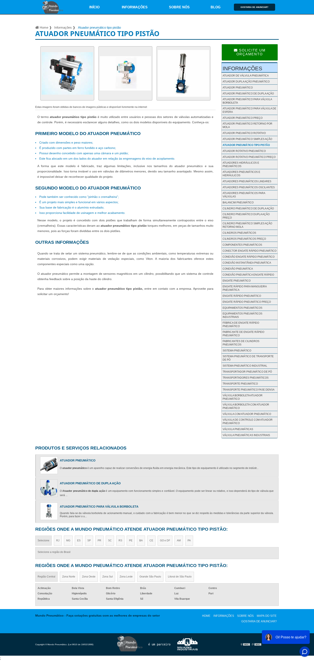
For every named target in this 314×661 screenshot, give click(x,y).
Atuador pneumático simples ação (247, 139)
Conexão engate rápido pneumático (248, 256)
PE (130, 540)
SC (110, 540)
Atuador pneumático (238, 87)
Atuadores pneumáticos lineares (247, 181)
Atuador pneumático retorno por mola (247, 125)
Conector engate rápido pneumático (249, 250)
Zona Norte (68, 576)
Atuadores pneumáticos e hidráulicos (241, 173)
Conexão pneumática (238, 268)
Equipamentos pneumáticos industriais (242, 315)
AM (179, 540)
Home (206, 615)
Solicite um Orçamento (251, 52)
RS (120, 540)
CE (151, 540)
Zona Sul (107, 576)
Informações (135, 7)
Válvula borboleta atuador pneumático (243, 397)
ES (79, 540)
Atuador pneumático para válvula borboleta (247, 101)
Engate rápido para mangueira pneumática (245, 288)
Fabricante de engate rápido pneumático (243, 333)
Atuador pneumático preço (243, 117)
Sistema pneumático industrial (245, 365)
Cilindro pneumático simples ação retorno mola (247, 225)
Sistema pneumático (237, 350)
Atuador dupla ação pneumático (246, 81)
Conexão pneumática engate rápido (248, 274)
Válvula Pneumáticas (238, 429)
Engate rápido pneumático (242, 295)
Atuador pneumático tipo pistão (246, 145)
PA (189, 540)
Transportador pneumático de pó (247, 371)
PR (99, 540)
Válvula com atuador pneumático (247, 414)
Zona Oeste (88, 576)
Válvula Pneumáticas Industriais (246, 435)
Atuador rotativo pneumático (244, 151)
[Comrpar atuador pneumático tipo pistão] (183, 101)
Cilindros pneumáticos (239, 232)
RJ (57, 540)
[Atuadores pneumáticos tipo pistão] (125, 101)
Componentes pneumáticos (242, 244)
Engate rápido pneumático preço (247, 301)
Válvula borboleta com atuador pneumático (246, 406)
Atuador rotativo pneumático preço (249, 157)
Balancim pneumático (238, 202)
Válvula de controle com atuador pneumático (248, 421)
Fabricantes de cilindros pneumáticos (241, 343)
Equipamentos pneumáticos (242, 307)
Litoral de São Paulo (180, 576)
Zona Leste (126, 576)
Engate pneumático (237, 280)
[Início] (53, 7)
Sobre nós (179, 7)
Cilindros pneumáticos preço (244, 238)
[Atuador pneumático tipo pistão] (67, 101)
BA (141, 540)
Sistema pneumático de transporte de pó (248, 358)
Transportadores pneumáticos (246, 377)
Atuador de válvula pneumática (246, 75)
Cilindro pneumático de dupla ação (248, 208)
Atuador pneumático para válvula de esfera (249, 110)
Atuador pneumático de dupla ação (248, 93)
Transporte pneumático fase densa (248, 389)
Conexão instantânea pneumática (247, 262)
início (94, 7)
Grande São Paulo (150, 576)
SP (89, 540)
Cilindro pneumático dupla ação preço (246, 216)
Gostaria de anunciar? (254, 7)
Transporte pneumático (240, 383)
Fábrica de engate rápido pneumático (241, 324)
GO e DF (165, 540)
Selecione (43, 540)
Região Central (46, 576)
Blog (215, 7)
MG (68, 540)
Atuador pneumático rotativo (244, 133)
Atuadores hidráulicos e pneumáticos (241, 164)
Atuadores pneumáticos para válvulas (244, 195)
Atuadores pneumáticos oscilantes (249, 187)
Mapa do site (267, 615)
